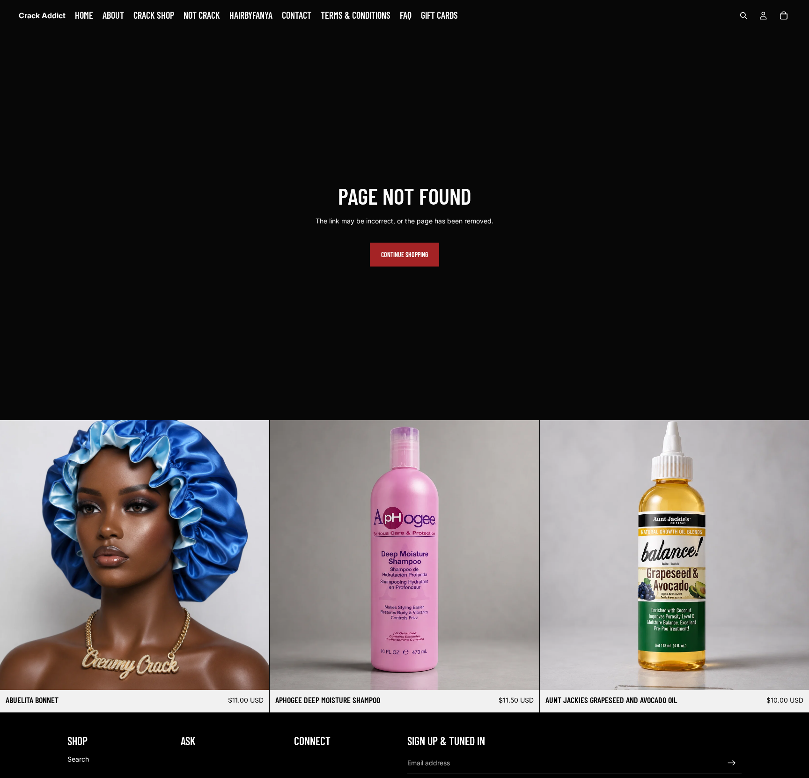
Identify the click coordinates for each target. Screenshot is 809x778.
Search (78, 759)
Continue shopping (404, 255)
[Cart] (783, 15)
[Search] (743, 15)
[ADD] (524, 675)
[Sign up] (732, 762)
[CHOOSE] (255, 675)
